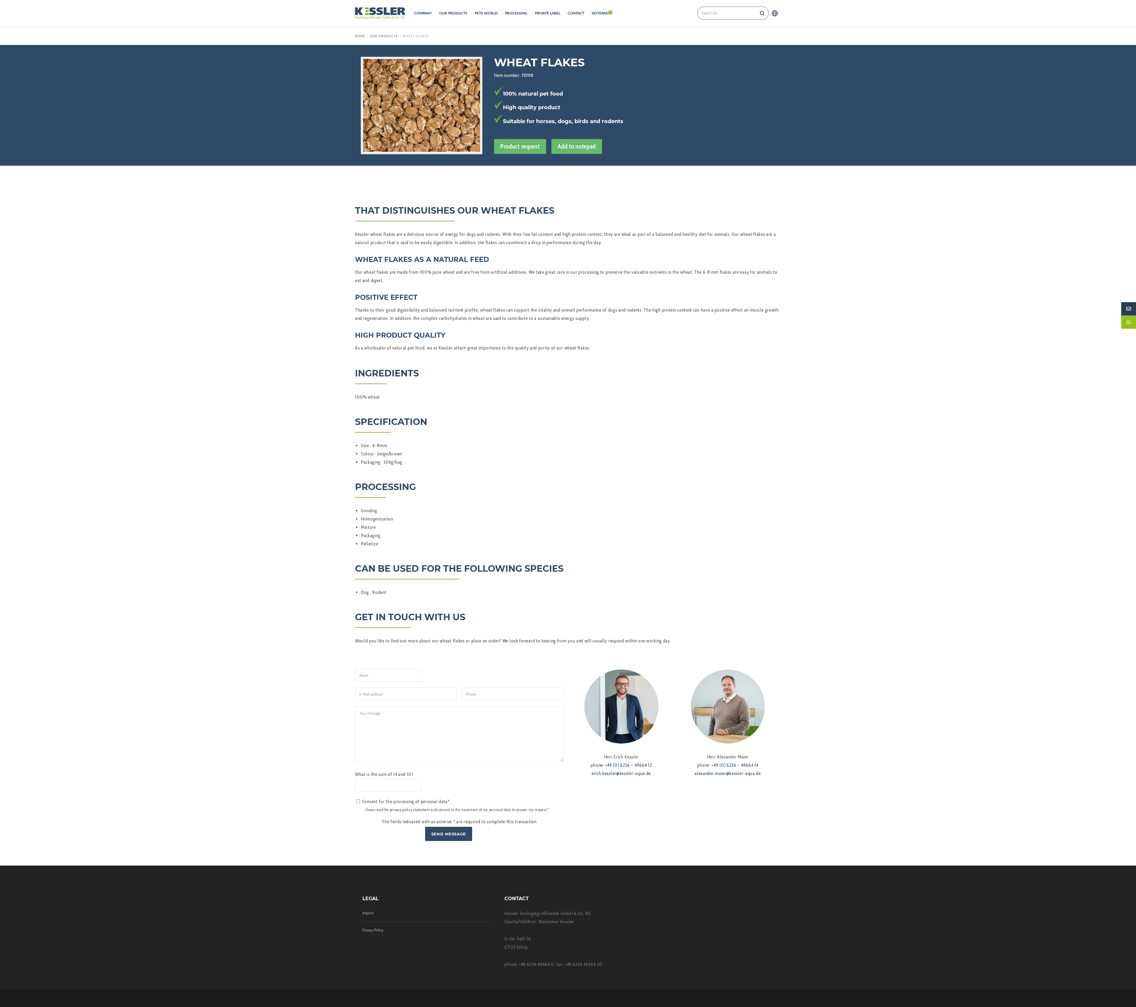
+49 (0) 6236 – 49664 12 (628, 765)
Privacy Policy (372, 930)
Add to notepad (577, 146)
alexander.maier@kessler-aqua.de (728, 773)
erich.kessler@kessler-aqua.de (621, 773)
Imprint (368, 913)
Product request (520, 146)
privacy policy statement (410, 810)
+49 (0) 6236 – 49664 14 (734, 765)
